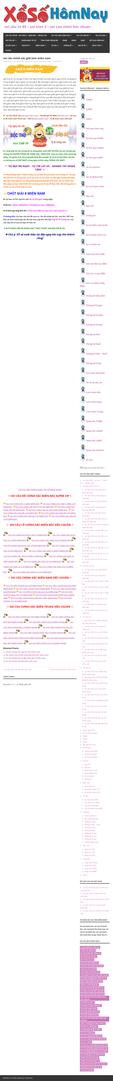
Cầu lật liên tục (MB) (96, 263)
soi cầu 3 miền (86, 1042)
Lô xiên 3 (97, 1030)
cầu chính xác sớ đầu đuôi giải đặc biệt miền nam (27, 655)
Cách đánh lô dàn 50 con (90, 972)
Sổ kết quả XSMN (95, 147)
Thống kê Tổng (93, 363)
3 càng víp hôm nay (88, 950)
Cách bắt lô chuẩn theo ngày (92, 966)
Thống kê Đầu (93, 334)
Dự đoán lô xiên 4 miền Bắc (91, 1006)
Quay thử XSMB (94, 421)
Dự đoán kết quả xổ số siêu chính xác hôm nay (93, 998)
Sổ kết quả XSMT (94, 157)
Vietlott (25, 45)
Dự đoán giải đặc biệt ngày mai (92, 994)
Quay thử (96, 45)
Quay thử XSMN (94, 431)
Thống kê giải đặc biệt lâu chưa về (94, 1064)
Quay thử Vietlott (95, 450)
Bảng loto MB (89, 855)
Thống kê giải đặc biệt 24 (90, 1061)
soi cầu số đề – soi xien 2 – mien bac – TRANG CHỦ (26, 35)
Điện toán (40, 45)
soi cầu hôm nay (87, 1051)
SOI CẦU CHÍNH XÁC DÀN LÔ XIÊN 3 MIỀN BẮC (24, 556)
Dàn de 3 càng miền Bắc (89, 985)
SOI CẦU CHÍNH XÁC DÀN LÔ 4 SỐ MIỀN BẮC (43, 561)
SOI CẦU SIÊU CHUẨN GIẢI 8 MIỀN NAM (33, 589)
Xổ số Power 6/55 (95, 186)
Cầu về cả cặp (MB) (95, 273)
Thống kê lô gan (94, 305)
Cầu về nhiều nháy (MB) (93, 808)
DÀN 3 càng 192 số (99, 978)
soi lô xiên (85, 1055)
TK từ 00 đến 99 (94, 382)
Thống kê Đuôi (93, 344)
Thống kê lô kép (94, 324)
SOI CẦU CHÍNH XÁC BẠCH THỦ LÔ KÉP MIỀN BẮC (25, 546)
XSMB (65, 40)
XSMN (74, 40)
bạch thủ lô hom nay (88, 957)
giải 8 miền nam (41, 118)
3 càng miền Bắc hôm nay (90, 947)
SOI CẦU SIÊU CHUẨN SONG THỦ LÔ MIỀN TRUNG (40, 490)
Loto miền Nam (94, 402)
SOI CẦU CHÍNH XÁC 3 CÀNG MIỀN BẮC (23, 504)
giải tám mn (62, 115)
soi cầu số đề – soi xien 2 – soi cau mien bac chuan (47, 26)
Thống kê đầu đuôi (95, 295)
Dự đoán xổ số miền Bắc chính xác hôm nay (93, 1019)
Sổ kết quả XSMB (94, 138)
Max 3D (90, 196)
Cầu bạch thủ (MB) (95, 254)
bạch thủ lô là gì (87, 960)
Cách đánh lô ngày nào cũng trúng (94, 975)
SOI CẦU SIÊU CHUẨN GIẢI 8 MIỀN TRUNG (47, 622)
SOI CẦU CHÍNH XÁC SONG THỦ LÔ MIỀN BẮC (51, 540)
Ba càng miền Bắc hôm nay (90, 953)
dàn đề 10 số (99, 988)
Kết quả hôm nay (96, 40)
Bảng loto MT (89, 849)
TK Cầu (54, 45)
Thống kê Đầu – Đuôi (96, 353)
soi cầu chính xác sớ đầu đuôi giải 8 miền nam (26, 658)
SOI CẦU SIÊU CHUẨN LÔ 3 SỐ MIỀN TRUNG (47, 643)
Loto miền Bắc (93, 392)
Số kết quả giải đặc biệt (89, 1058)
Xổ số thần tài (93, 244)
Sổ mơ (8, 50)
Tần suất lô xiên (87, 1070)
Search (84, 62)
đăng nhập (14, 684)
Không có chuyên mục (89, 1026)
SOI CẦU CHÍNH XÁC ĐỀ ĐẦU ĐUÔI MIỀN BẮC (48, 510)
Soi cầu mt (10, 40)
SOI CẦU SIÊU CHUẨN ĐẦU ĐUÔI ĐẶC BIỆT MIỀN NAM (34, 598)
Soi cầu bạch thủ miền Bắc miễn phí (94, 1045)
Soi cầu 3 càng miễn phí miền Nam (93, 1039)
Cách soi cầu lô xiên (88, 969)
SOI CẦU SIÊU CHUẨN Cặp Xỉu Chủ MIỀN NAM (38, 592)
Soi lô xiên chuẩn (97, 1055)
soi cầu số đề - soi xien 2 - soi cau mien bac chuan (32, 61)
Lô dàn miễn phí (86, 1030)
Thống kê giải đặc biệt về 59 (91, 1067)
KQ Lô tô (82, 45)
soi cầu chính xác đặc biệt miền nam (21, 661)
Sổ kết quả (10, 45)
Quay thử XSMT (94, 440)
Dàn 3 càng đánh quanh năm (91, 981)
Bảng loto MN (89, 852)
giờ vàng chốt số (98, 1023)
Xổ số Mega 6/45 (94, 176)
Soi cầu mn (100, 35)
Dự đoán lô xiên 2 (87, 1002)
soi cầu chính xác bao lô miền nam (62, 669)
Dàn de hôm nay (86, 988)
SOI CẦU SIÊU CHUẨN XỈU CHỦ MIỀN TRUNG (27, 617)
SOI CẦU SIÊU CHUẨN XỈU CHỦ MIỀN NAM (24, 586)
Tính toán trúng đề (49, 40)
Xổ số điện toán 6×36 (92, 792)
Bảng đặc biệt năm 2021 (89, 963)
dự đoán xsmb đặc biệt (89, 1015)
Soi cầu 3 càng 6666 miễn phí (91, 1036)
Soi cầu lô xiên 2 (101, 1051)
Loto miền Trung (94, 411)
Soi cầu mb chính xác (60, 35)
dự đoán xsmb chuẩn (89, 1009)
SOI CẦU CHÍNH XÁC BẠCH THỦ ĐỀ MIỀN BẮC (35, 507)
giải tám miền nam (29, 115)
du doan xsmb (86, 978)
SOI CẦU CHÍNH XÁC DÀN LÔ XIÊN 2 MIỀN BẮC (49, 551)
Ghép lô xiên (85, 1023)
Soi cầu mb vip (83, 35)
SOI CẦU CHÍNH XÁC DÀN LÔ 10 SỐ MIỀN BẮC (32, 572)
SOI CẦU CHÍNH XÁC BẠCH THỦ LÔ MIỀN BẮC (27, 535)
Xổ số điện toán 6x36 (96, 225)
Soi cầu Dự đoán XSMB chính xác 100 (94, 1048)
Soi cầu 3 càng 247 (87, 1033)
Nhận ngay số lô (29, 40)
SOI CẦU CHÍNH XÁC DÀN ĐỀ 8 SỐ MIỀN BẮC (29, 516)
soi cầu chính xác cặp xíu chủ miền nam (23, 652)
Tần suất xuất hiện (95, 373)
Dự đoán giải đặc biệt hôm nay (92, 991)
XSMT (83, 40)
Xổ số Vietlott (89, 776)
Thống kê (68, 45)
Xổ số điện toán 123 (96, 234)
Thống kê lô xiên (94, 315)
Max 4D (90, 205)
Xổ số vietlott (93, 167)
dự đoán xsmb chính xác (90, 1012)
